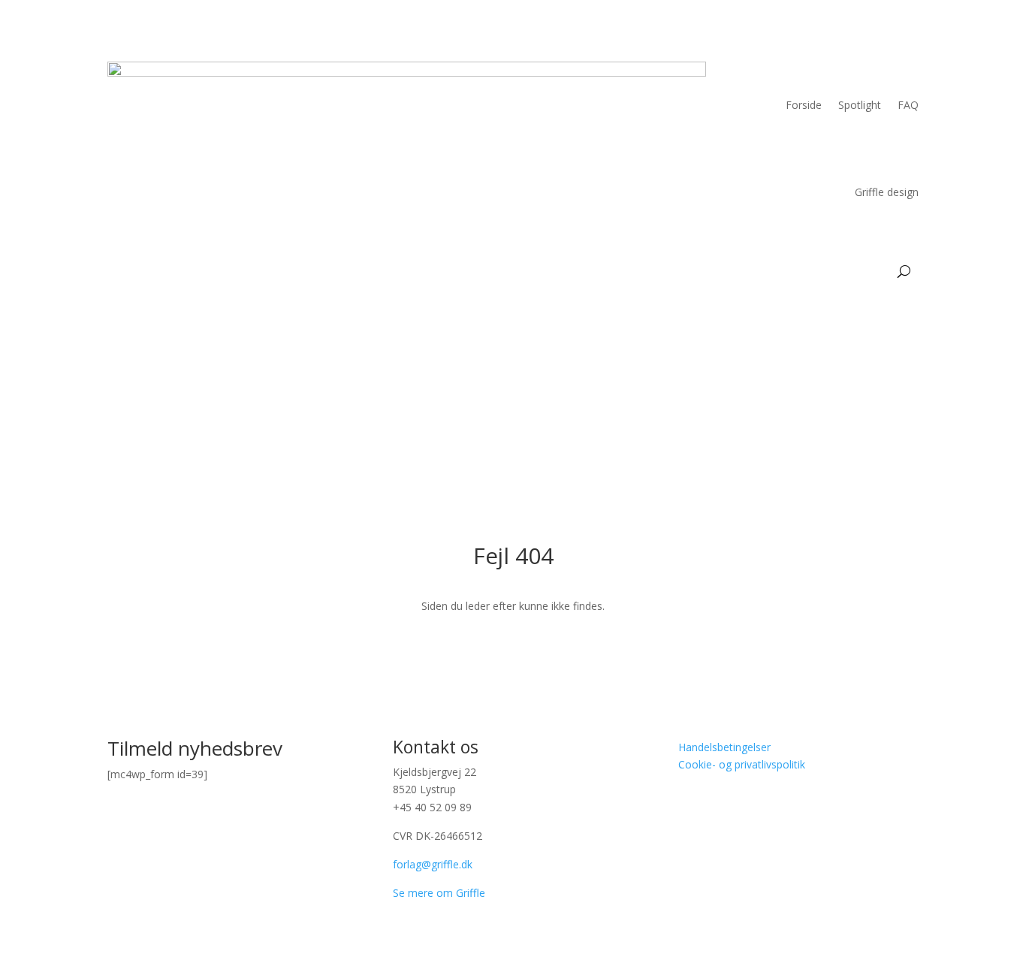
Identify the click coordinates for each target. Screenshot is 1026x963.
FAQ (908, 105)
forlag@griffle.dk (432, 864)
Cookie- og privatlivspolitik (741, 764)
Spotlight (859, 105)
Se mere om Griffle (439, 893)
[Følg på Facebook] (690, 808)
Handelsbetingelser (724, 747)
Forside (804, 105)
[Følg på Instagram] (720, 808)
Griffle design (887, 192)
